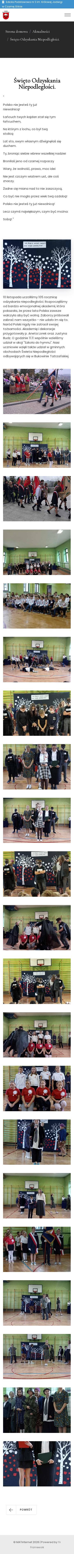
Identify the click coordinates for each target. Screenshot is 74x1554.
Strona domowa (16, 31)
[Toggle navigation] (68, 15)
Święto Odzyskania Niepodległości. (35, 39)
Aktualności (41, 31)
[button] (21, 1510)
